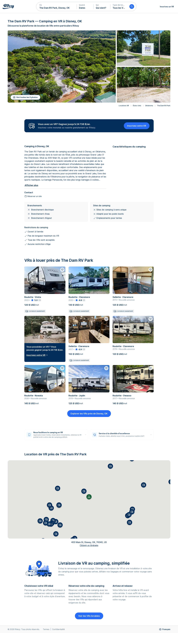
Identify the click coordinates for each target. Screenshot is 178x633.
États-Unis (137, 106)
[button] (56, 6)
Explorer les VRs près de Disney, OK (89, 413)
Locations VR (124, 106)
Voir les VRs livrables (89, 616)
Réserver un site (34, 196)
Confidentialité (58, 629)
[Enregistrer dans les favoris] (62, 270)
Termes (46, 629)
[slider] (34, 300)
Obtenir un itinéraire (89, 545)
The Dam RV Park (163, 106)
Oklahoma (149, 106)
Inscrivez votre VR (136, 125)
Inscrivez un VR (167, 6)
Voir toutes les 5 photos (27, 97)
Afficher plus (31, 185)
